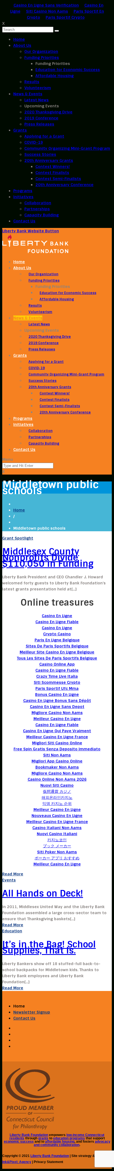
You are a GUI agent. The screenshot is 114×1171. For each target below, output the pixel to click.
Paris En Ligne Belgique (57, 640)
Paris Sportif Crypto (65, 17)
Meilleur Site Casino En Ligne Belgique (57, 652)
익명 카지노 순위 (57, 803)
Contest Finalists (52, 172)
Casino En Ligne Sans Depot (57, 706)
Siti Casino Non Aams (47, 11)
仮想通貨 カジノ (57, 791)
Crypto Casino (57, 633)
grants (43, 1138)
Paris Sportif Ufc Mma (57, 688)
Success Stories (40, 154)
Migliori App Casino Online (57, 761)
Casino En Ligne (57, 615)
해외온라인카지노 (57, 797)
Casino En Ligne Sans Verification (46, 5)
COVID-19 (33, 142)
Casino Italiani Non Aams (57, 827)
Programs (22, 190)
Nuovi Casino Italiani (57, 833)
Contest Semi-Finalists (58, 178)
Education (12, 930)
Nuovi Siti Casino (57, 785)
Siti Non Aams (57, 755)
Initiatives (23, 196)
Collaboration (37, 202)
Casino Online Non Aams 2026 (57, 779)
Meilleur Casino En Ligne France (57, 736)
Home (19, 39)
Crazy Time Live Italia (57, 676)
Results (31, 81)
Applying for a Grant (44, 136)
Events (9, 880)
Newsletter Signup (31, 1012)
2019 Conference (41, 118)
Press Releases (39, 124)
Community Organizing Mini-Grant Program (67, 148)
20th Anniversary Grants (48, 160)
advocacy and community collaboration (72, 1143)
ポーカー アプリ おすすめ (57, 858)
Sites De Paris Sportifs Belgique (57, 646)
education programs (69, 1138)
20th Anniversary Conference (64, 184)
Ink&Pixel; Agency (16, 1162)
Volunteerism (37, 87)
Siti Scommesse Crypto (57, 682)
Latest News (36, 99)
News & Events (27, 93)
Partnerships (37, 208)
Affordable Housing (54, 75)
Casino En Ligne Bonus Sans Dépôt (57, 700)
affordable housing (59, 1141)
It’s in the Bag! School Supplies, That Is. (49, 947)
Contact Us (24, 221)
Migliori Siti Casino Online (57, 742)
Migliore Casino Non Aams (57, 712)
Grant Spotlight (17, 538)
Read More (12, 874)
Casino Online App (57, 664)
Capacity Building (41, 215)
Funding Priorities (41, 57)
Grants (20, 130)
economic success (19, 1141)
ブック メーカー (57, 845)
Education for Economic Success (67, 69)
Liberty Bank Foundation (29, 1135)
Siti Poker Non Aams (57, 851)
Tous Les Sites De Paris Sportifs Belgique (57, 658)
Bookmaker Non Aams (57, 767)
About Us (22, 45)
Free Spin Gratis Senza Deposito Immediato (57, 749)
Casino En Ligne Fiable (57, 621)
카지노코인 (57, 839)
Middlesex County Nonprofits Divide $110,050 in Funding (48, 558)
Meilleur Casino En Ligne (57, 718)
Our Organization (41, 51)
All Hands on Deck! (42, 893)
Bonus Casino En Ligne (57, 694)
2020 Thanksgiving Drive (48, 112)
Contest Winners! (52, 166)
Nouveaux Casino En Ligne (57, 815)
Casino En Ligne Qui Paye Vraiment (57, 730)
